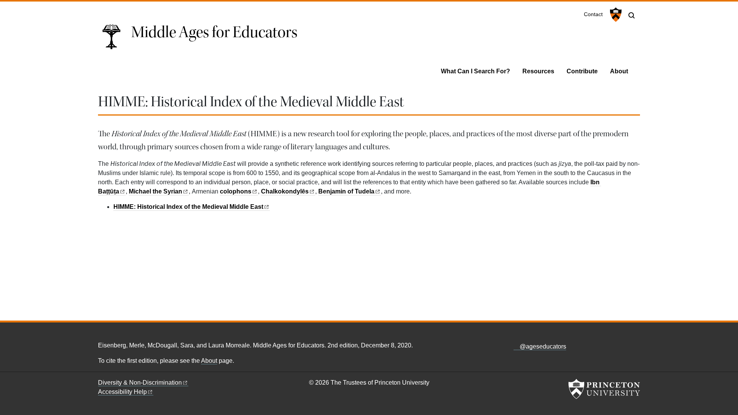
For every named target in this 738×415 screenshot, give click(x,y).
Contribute (582, 71)
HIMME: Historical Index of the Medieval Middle (188, 206)
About (619, 71)
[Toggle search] (631, 15)
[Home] (114, 39)
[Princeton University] (615, 14)
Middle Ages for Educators (214, 32)
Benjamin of (346, 191)
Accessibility (122, 392)
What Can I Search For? (475, 71)
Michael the (155, 191)
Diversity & (140, 382)
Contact (593, 14)
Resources (538, 71)
